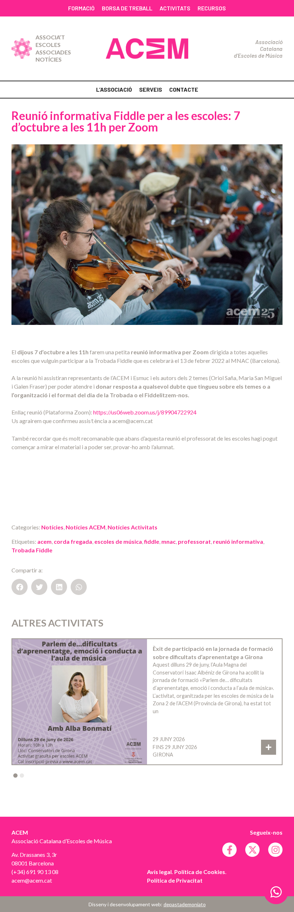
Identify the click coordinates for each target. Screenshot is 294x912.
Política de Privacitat (175, 880)
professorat (194, 541)
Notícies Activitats (132, 527)
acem (44, 541)
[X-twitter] (252, 850)
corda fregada (73, 541)
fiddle (151, 541)
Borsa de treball (127, 8)
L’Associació (114, 89)
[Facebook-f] (229, 850)
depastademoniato (184, 904)
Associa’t (50, 37)
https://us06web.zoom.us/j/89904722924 (144, 412)
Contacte (183, 89)
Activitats (175, 8)
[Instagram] (275, 850)
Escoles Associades (53, 48)
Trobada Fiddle (31, 550)
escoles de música (118, 541)
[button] (19, 587)
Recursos (212, 8)
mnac (168, 541)
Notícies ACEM (85, 527)
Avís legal (159, 871)
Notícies (48, 59)
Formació (81, 8)
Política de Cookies (199, 871)
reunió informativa (238, 541)
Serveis (150, 89)
